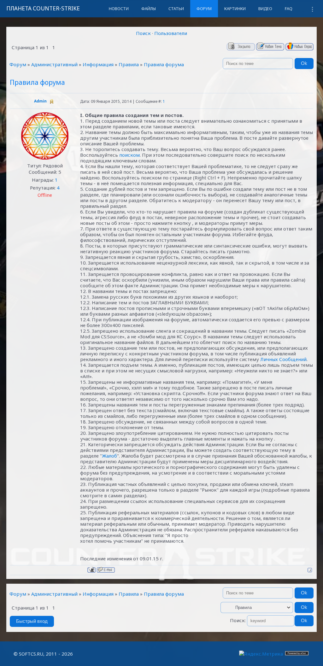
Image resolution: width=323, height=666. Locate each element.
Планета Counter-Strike (43, 8)
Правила (129, 64)
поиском (129, 155)
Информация (98, 64)
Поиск (143, 33)
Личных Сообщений (283, 359)
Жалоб (109, 456)
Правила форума (164, 64)
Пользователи (170, 33)
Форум (17, 64)
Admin (40, 101)
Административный (54, 64)
